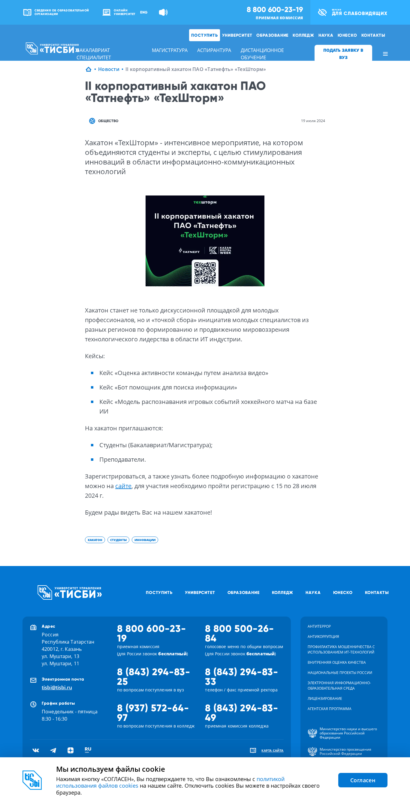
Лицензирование (325, 698)
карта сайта (272, 750)
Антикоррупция (323, 636)
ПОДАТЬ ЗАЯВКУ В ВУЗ (343, 53)
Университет (237, 35)
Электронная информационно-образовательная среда (339, 685)
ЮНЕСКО (347, 35)
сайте (123, 486)
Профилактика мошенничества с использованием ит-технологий (341, 649)
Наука (325, 35)
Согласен (362, 780)
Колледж (303, 35)
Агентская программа (329, 708)
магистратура (170, 50)
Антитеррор (319, 626)
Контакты (373, 35)
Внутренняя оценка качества (337, 662)
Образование (272, 35)
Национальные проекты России (340, 672)
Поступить (204, 35)
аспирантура (214, 50)
